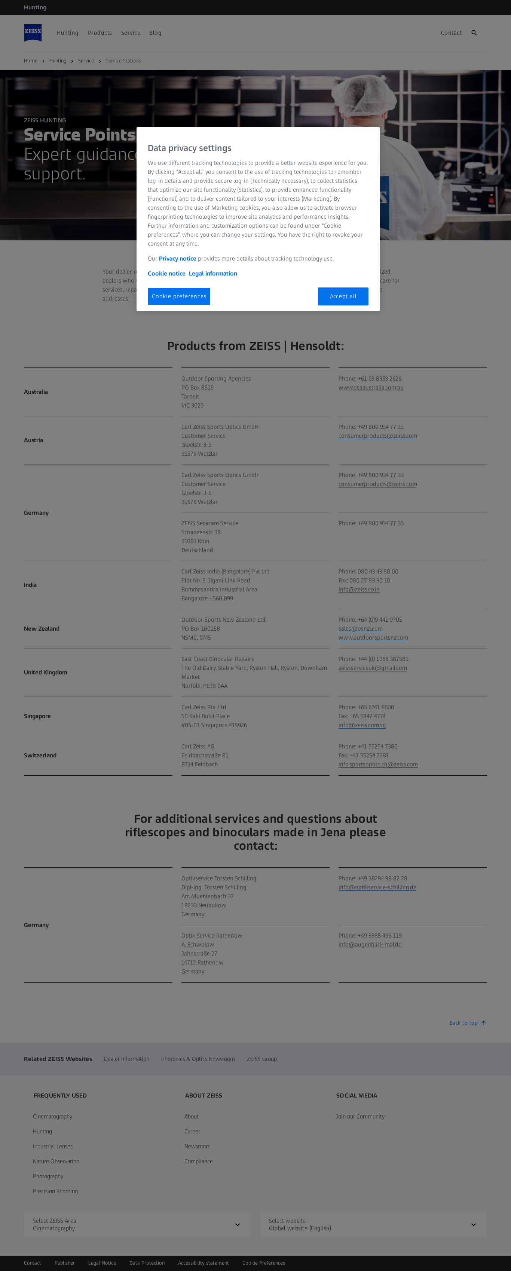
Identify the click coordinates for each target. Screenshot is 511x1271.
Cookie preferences (179, 296)
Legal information (213, 273)
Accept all (343, 296)
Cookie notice (167, 273)
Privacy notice (177, 258)
